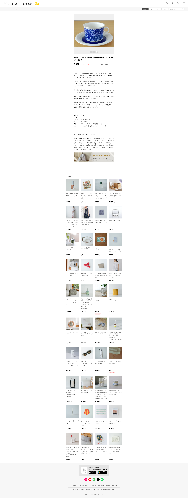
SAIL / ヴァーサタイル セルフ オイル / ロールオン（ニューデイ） (72, 421)
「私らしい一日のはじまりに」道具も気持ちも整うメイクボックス (115, 195)
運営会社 (75, 489)
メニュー (184, 5)
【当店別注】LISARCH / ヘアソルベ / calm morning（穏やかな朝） (115, 392)
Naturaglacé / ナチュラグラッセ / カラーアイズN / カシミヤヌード (115, 421)
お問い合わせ (101, 485)
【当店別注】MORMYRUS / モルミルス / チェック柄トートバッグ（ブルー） (101, 449)
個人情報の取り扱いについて (108, 489)
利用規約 (114, 485)
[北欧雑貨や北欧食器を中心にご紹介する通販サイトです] (20, 3)
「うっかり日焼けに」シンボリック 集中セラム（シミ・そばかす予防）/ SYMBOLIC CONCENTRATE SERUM (115, 335)
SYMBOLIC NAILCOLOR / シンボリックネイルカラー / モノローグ (72, 195)
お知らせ (73, 485)
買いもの (166, 5)
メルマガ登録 (104, 64)
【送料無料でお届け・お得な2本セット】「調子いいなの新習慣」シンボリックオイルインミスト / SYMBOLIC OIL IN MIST (101, 394)
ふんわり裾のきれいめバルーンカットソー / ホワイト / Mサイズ (115, 275)
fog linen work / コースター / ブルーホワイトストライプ (101, 222)
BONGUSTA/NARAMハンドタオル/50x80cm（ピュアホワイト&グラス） (101, 421)
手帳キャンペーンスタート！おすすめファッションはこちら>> (17, 9)
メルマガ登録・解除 (83, 485)
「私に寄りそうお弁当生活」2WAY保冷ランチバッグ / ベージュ (101, 275)
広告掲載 (108, 485)
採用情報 (81, 489)
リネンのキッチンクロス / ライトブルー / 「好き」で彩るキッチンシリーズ (115, 249)
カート (178, 5)
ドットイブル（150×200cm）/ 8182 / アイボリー (87, 334)
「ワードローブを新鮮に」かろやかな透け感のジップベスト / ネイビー (87, 222)
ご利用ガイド (92, 485)
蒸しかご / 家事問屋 (85, 248)
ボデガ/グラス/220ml (114, 220)
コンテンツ (173, 5)
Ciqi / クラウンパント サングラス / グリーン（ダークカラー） (87, 363)
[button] (76, 34)
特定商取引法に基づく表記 (92, 489)
